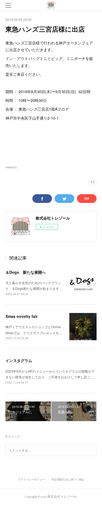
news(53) (11, 167)
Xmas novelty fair (21, 316)
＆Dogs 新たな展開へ (25, 272)
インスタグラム (18, 360)
